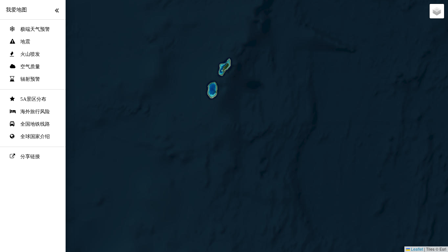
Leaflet (416, 249)
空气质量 (30, 66)
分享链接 (30, 156)
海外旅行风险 (35, 111)
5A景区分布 (33, 99)
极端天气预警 (35, 29)
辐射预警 (30, 79)
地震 (25, 41)
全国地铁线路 (35, 124)
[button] (437, 11)
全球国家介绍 (35, 136)
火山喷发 (30, 54)
